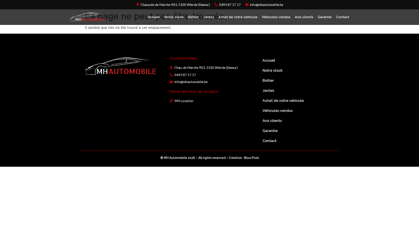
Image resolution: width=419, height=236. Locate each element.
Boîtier (193, 17)
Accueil (154, 17)
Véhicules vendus (276, 17)
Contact (342, 17)
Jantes (208, 17)
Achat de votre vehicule (238, 17)
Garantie (325, 17)
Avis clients (304, 17)
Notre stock (174, 17)
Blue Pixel (251, 158)
